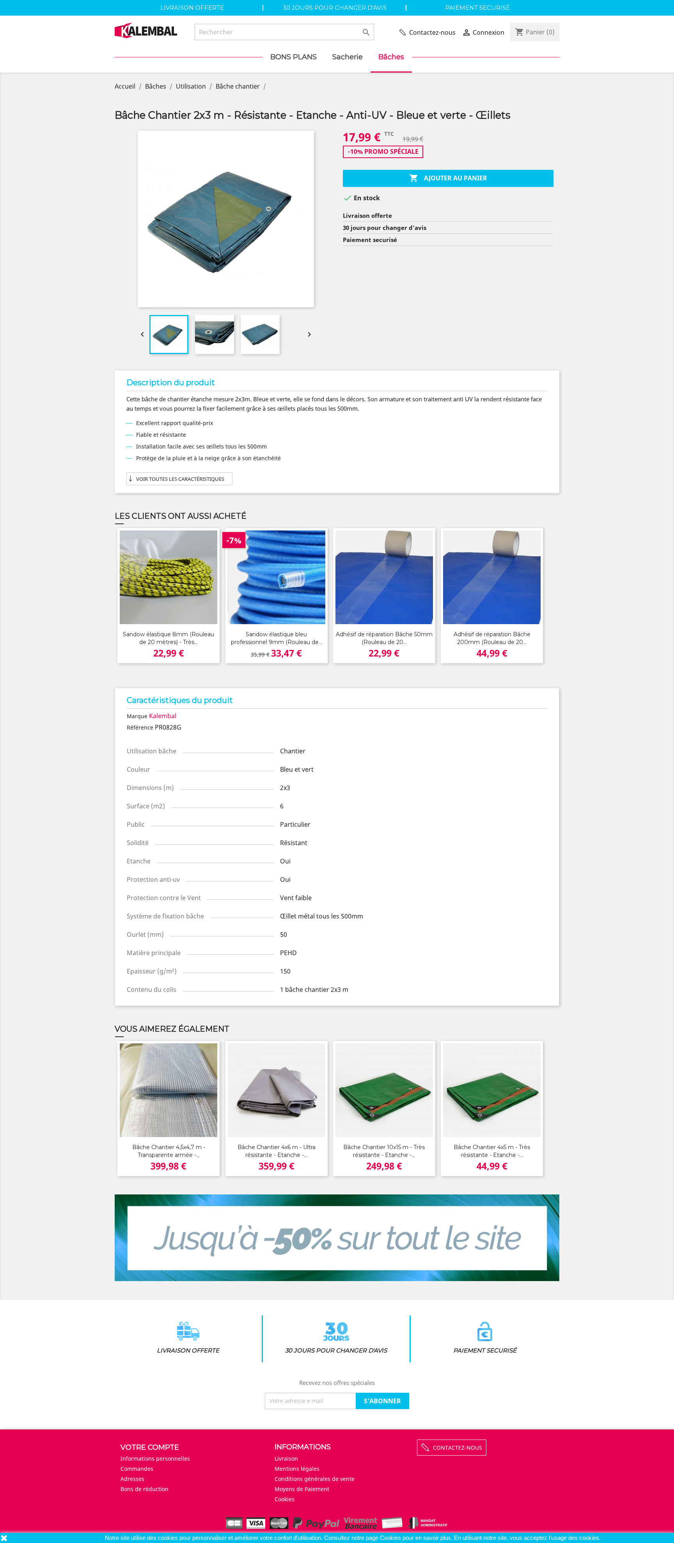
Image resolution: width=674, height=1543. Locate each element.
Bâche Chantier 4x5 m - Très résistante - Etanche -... (492, 1151)
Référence (140, 727)
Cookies (391, 1537)
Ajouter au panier (448, 178)
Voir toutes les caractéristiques (180, 478)
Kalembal (162, 716)
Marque (137, 716)
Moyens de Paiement (302, 1489)
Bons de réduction (144, 1489)
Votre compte (150, 1447)
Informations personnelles (155, 1458)
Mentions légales (297, 1468)
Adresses (132, 1478)
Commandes (137, 1468)
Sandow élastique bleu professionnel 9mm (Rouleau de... (276, 638)
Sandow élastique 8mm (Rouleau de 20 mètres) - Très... (168, 638)
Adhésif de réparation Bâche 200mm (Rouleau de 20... (492, 638)
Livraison (286, 1458)
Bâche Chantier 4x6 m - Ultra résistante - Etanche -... (277, 1151)
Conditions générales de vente (315, 1478)
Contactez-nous (432, 32)
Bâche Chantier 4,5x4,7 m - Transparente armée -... (168, 1151)
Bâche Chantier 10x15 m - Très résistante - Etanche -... (384, 1151)
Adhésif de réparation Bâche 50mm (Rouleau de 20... (384, 638)
